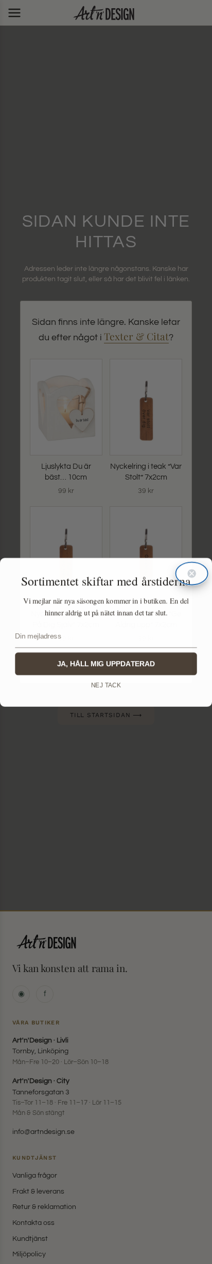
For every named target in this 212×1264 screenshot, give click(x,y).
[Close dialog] (191, 573)
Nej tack (106, 685)
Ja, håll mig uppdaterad (106, 664)
